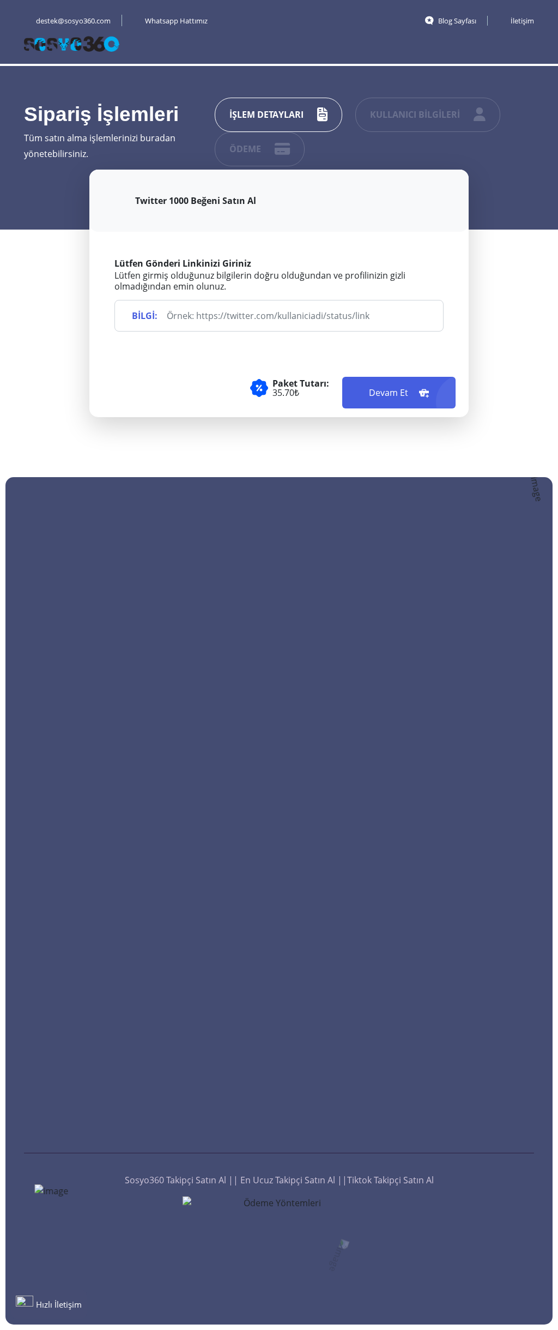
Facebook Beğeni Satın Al (346, 828)
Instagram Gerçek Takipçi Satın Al (217, 734)
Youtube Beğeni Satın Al (355, 756)
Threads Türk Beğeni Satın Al (354, 720)
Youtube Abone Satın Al (224, 1031)
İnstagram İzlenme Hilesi (480, 1139)
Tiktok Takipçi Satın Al (224, 871)
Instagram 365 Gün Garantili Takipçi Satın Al (225, 799)
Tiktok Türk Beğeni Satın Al (349, 648)
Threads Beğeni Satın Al (355, 684)
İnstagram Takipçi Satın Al (216, 936)
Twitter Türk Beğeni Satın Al (351, 1031)
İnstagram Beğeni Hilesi (348, 1103)
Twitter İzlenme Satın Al (485, 734)
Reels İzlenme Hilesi (482, 1087)
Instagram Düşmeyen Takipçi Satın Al (225, 626)
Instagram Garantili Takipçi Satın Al (220, 698)
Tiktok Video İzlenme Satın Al (484, 806)
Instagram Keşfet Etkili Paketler (487, 1021)
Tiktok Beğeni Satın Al (355, 619)
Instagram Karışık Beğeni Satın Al (347, 995)
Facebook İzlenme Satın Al (478, 770)
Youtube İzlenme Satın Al (488, 841)
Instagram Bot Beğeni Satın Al (356, 923)
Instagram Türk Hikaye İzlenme (473, 662)
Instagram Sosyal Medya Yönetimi (477, 949)
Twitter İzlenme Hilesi (486, 1110)
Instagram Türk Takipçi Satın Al (212, 662)
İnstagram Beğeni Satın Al (348, 1067)
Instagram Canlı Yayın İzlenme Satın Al (486, 913)
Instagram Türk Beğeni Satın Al (343, 959)
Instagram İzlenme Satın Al (480, 877)
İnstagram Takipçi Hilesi (216, 972)
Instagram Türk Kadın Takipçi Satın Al (225, 841)
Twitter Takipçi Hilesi (222, 1084)
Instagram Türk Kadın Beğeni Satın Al (356, 887)
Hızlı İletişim (59, 1304)
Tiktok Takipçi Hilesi (220, 1061)
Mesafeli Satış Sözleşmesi (208, 1136)
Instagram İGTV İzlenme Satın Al (474, 698)
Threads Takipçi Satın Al (224, 900)
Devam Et (389, 393)
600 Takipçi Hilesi (215, 1002)
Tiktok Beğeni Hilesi (351, 1133)
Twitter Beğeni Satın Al (357, 858)
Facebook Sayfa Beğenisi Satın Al (345, 792)
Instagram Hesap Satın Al (477, 1057)
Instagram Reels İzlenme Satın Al (475, 626)
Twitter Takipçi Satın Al (226, 763)
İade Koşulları (208, 1107)
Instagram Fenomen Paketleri (483, 985)
